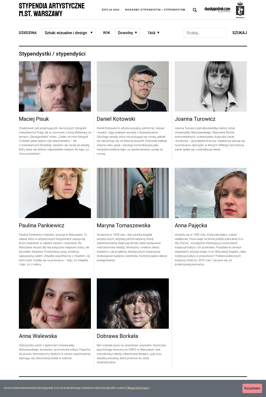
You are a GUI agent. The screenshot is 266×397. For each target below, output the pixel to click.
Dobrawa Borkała (117, 336)
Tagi (151, 33)
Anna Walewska (38, 336)
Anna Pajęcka (191, 226)
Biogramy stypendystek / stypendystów (155, 9)
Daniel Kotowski (116, 119)
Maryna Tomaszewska (124, 226)
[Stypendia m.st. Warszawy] (240, 10)
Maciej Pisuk (34, 119)
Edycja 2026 (110, 9)
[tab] (195, 10)
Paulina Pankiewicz (41, 226)
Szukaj (239, 32)
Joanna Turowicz (195, 119)
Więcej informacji (137, 387)
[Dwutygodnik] (217, 10)
